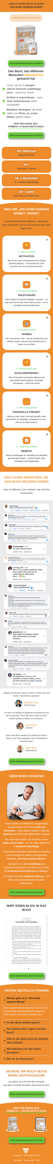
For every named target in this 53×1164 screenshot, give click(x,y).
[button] (5, 940)
